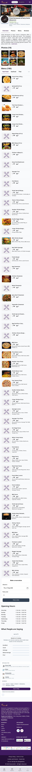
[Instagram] (21, 730)
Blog (2, 726)
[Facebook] (18, 730)
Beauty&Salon (22, 2)
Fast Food (5, 72)
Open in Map (16, 689)
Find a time (16, 600)
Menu (19, 31)
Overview (5, 31)
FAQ (2, 734)
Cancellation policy (6, 732)
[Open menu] (30, 2)
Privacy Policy (12, 757)
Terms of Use (20, 757)
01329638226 (4, 741)
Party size (5, 592)
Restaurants (14, 2)
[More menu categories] (29, 72)
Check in (5, 584)
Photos (13, 31)
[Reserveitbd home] (4, 2)
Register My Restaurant (23, 724)
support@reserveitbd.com (7, 739)
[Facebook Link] (3, 694)
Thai (20, 72)
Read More (4, 720)
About (2, 724)
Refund (3, 730)
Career (3, 728)
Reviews (26, 31)
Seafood (13, 72)
